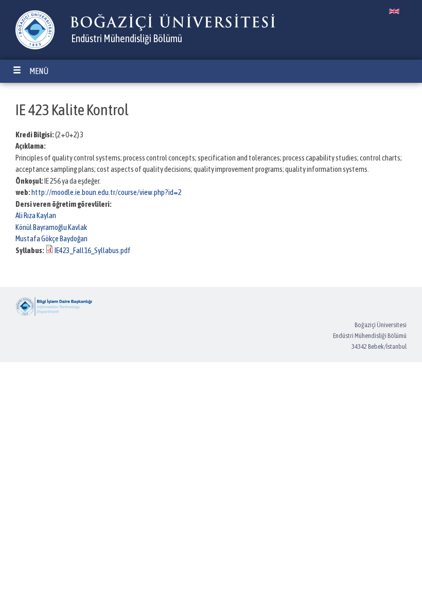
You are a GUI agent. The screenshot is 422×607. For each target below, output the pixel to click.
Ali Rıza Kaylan (35, 215)
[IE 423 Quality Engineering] (394, 11)
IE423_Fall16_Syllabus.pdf (93, 250)
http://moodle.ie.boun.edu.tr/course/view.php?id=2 (106, 192)
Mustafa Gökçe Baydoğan (51, 238)
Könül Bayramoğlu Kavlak (51, 227)
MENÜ (38, 71)
